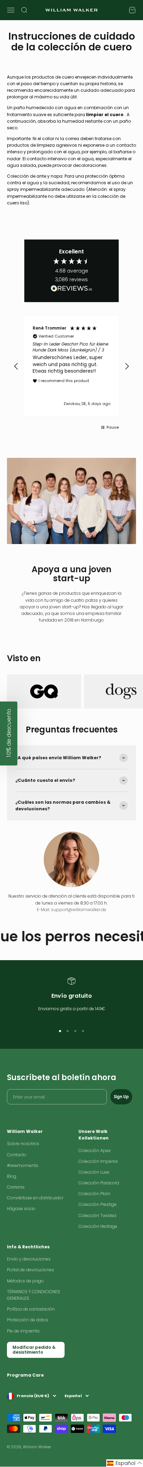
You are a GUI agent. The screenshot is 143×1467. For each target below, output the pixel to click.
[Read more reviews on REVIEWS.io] (71, 289)
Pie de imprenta (23, 1331)
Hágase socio (21, 1208)
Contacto (16, 1155)
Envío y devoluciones (29, 1259)
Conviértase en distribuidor (35, 1198)
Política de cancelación (31, 1309)
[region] (71, 366)
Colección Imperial (98, 1161)
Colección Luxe (93, 1172)
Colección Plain (94, 1194)
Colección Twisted (97, 1215)
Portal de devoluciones (30, 1270)
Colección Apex (94, 1150)
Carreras (16, 1187)
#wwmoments (22, 1165)
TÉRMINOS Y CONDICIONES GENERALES (33, 1295)
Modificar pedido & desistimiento (34, 1349)
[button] (16, 366)
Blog (11, 1176)
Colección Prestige (97, 1204)
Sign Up (121, 1096)
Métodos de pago (25, 1281)
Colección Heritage (97, 1226)
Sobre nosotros (23, 1143)
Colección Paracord (98, 1183)
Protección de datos (27, 1320)
